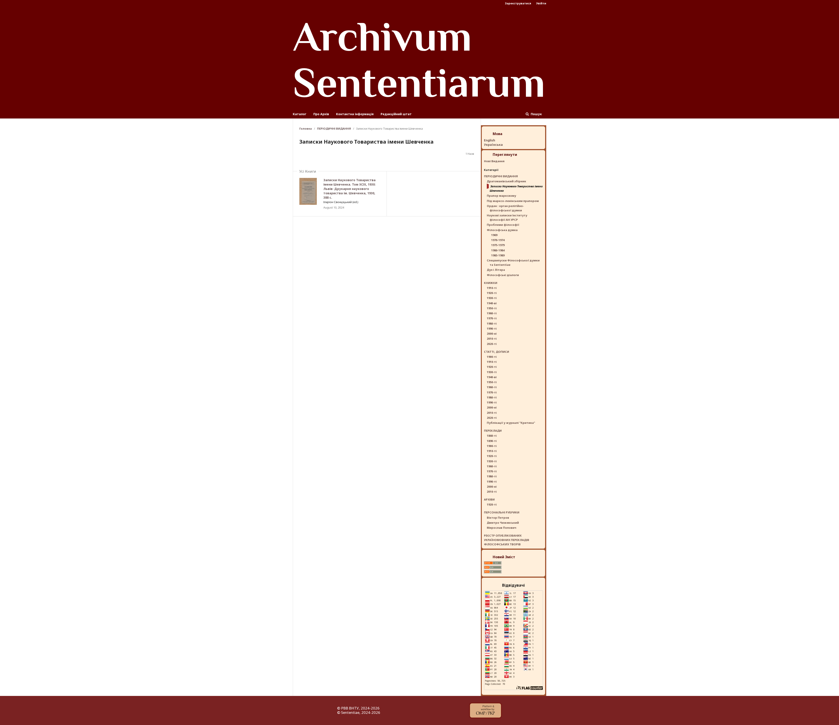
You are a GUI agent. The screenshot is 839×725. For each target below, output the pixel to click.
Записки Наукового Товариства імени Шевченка (516, 188)
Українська (493, 145)
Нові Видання (494, 161)
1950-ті (492, 308)
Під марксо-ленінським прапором (513, 201)
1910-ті (492, 288)
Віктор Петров (498, 518)
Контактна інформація (355, 114)
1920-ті (492, 293)
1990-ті (492, 328)
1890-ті (492, 441)
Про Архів (321, 114)
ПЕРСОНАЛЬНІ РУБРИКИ (501, 512)
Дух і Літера (496, 270)
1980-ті (492, 323)
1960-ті (492, 313)
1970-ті (492, 318)
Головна (305, 128)
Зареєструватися (518, 3)
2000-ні (492, 334)
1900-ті (492, 357)
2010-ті (492, 339)
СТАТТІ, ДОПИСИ (496, 352)
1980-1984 (497, 250)
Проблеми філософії (503, 225)
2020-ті (492, 344)
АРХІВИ (489, 499)
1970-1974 (497, 240)
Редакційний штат (396, 114)
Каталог (299, 114)
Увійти (541, 3)
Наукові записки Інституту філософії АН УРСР (507, 217)
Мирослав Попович (501, 528)
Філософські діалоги (503, 275)
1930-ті (492, 298)
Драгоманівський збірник (506, 181)
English (489, 140)
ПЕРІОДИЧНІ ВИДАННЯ (334, 128)
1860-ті (492, 436)
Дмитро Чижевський (503, 523)
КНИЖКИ (490, 283)
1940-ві (492, 303)
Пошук (536, 114)
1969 (494, 235)
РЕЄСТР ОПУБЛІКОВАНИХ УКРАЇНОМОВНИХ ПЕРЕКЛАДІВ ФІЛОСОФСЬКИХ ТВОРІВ (506, 540)
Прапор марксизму (501, 196)
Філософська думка (502, 230)
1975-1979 (497, 245)
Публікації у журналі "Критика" (511, 423)
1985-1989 (497, 255)
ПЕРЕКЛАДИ (493, 431)
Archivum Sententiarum (419, 59)
